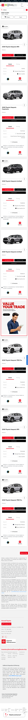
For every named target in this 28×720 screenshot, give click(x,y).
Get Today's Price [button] (8, 55)
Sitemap (12, 709)
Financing (16, 649)
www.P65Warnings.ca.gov (15, 675)
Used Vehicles (3, 654)
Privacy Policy (6, 709)
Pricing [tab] (18, 64)
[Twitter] (5, 636)
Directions (21, 654)
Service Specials (10, 656)
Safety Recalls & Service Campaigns (25, 709)
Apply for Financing (15, 652)
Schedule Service (10, 652)
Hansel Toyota (2, 709)
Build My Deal (14, 58)
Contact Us (7, 624)
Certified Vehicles (3, 658)
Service (10, 649)
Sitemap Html (16, 709)
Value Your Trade (20, 55)
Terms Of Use (9, 710)
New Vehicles (4, 652)
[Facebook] (2, 636)
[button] (5, 26)
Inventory (4, 649)
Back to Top (24, 553)
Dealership (23, 649)
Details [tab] (10, 64)
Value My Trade (15, 656)
